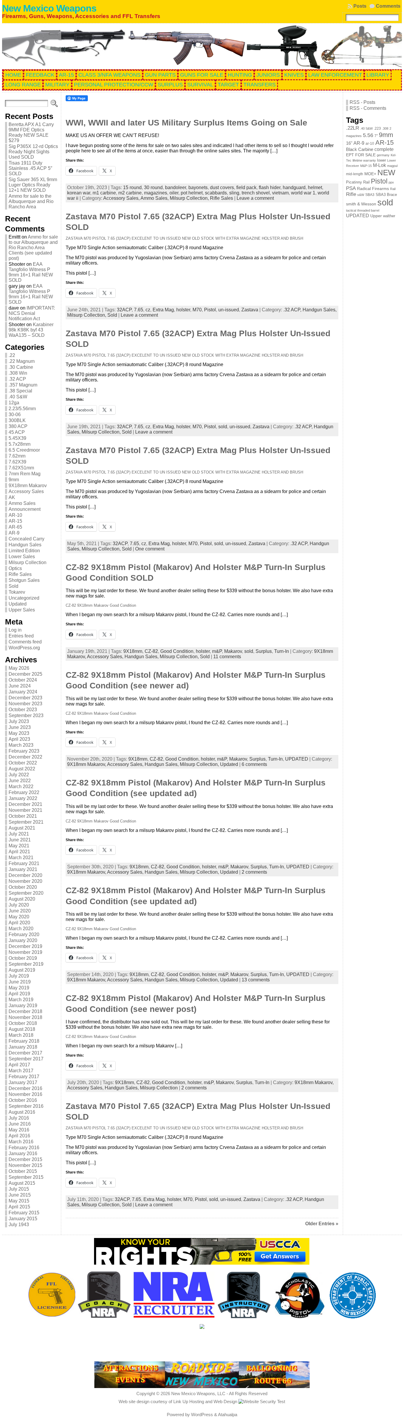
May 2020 (19, 916)
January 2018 (23, 1046)
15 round (132, 187)
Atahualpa (227, 1414)
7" (376, 136)
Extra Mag (163, 309)
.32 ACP (17, 378)
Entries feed (21, 635)
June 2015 (20, 1194)
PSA (351, 188)
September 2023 (26, 715)
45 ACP (17, 432)
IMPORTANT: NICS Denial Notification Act (32, 313)
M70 (197, 309)
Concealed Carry (26, 538)
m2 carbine (130, 192)
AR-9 (14, 532)
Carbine (365, 149)
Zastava (249, 309)
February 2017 (24, 1076)
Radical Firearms (373, 188)
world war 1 (303, 192)
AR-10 (15, 515)
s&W (360, 195)
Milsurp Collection (27, 562)
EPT (350, 154)
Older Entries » (321, 1223)
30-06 (15, 414)
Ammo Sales (22, 503)
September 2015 (26, 1177)
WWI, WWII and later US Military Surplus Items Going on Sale (186, 122)
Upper (376, 216)
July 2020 (19, 904)
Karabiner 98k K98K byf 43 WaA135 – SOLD (31, 330)
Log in (15, 629)
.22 (12, 355)
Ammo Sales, (155, 198)
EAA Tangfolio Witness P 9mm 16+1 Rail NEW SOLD (31, 272)
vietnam (280, 192)
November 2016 (25, 1094)
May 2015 (19, 1200)
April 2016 (19, 1135)
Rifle (351, 194)
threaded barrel (368, 210)
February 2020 (24, 934)
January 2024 (23, 691)
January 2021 (23, 869)
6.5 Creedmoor (24, 450)
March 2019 (21, 999)
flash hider (269, 187)
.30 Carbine (21, 367)
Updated (18, 603)
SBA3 (369, 195)
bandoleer (175, 187)
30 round (153, 187)
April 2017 (19, 1064)
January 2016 (23, 1153)
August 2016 (22, 1112)
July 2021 (19, 833)
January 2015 (23, 1218)
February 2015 (24, 1212)
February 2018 (24, 1041)
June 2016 (20, 1123)
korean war (78, 192)
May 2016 (19, 1129)
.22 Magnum (22, 361)
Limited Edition (24, 550)
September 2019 (26, 964)
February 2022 (24, 792)
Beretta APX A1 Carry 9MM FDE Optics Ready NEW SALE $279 (31, 132)
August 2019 (22, 970)
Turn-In (281, 651)
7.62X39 (17, 461)
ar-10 (370, 143)
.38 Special (20, 390)
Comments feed (25, 641)
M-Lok (379, 165)
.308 (385, 128)
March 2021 (21, 857)
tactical (351, 210)
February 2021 (24, 863)
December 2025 (25, 674)
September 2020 (26, 893)
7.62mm (17, 455)
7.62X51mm (21, 467)
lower (381, 160)
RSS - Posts (362, 102)
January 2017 (23, 1082)
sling (234, 192)
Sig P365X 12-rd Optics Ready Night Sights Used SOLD (33, 152)
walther (389, 216)
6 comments (254, 764)
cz (148, 309)
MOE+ (370, 174)
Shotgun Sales (24, 580)
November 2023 (25, 703)
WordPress (202, 1414)
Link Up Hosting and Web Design (205, 1401)
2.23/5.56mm (22, 408)
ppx (391, 182)
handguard (294, 187)
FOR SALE (365, 155)
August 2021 (22, 827)
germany (383, 155)
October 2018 (23, 1023)
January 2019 (23, 1005)
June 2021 (20, 839)
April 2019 (19, 993)
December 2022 (25, 756)
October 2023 (23, 709)
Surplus (264, 651)
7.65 (138, 309)
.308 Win (18, 373)
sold (222, 426)
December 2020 (25, 875)
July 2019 (19, 975)
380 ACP (18, 426)
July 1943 (19, 1224)
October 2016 (23, 1100)
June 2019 (20, 981)
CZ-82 (151, 651)
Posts (359, 6)
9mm (14, 479)
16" (349, 143)
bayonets (198, 187)
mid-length (354, 174)
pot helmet (192, 192)
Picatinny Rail (358, 182)
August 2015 (22, 1183)
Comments (388, 6)
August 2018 (22, 1029)
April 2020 (19, 922)
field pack (246, 187)
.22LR (352, 128)
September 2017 (26, 1058)
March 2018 (21, 1035)
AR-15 (15, 521)
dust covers (222, 187)
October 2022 (23, 762)
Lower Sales (22, 556)
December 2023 (25, 697)
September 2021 (26, 822)
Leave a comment (255, 198)
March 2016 (21, 1141)
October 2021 (23, 816)
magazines (155, 192)
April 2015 (19, 1206)
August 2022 (22, 768)
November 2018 (25, 1017)
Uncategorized (24, 597)
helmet (315, 187)
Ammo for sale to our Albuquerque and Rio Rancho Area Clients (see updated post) (33, 247)
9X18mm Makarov (28, 485)
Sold (13, 586)
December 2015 (25, 1159)
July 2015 (19, 1189)
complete (384, 149)
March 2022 (21, 786)
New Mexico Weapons (49, 8)
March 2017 (21, 1070)
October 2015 (23, 1171)
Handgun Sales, (320, 309)
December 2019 (25, 946)
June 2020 (20, 910)
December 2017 (25, 1052)
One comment (149, 548)
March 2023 (21, 745)
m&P (217, 651)
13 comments (256, 979)
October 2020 (23, 887)
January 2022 (23, 798)
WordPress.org (24, 647)
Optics (15, 568)
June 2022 (20, 780)
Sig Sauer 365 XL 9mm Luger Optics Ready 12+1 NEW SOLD (33, 185)
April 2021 (19, 851)
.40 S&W (18, 396)
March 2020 (21, 928)
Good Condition (176, 651)
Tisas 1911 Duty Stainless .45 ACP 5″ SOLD (30, 168)
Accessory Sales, (121, 198)
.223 (377, 128)
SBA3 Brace (386, 194)
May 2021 (19, 845)
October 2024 (23, 679)
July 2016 (19, 1117)
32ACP (124, 309)
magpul (392, 166)
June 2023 (20, 727)
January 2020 (23, 940)
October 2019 (23, 958)
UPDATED (296, 758)
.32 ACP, (293, 309)
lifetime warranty (364, 160)
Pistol (210, 309)
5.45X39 (17, 438)
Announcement (25, 509)
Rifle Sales (20, 574)
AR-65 (15, 526)
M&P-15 (366, 166)
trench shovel (256, 192)
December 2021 (25, 804)
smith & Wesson (361, 204)
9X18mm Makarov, (87, 764)
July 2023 (19, 721)
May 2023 (19, 733)
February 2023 (24, 751)
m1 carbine (104, 192)
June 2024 (20, 685)
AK (12, 497)
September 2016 (26, 1106)
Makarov (233, 651)
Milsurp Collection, (190, 198)
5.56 (368, 135)
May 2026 (19, 668)
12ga (14, 402)
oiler (173, 192)
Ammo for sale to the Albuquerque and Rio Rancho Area (31, 201)
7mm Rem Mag (25, 473)
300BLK (17, 420)
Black (351, 149)
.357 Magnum (23, 384)
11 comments (227, 656)
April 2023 (19, 739)
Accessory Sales (26, 491)
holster (183, 309)
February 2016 (24, 1147)
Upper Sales (22, 609)
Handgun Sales (25, 544)
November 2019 (25, 952)
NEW (386, 172)
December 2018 (25, 1011)
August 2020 (22, 898)
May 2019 (19, 987)
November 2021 (25, 810)
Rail (392, 189)
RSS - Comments (368, 108)
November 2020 (25, 881)
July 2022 (19, 774)
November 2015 (25, 1165)
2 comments (254, 872)
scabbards (216, 192)
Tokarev (17, 592)
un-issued (228, 309)
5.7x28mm (19, 444)
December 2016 (25, 1088)
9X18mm (132, 651)
